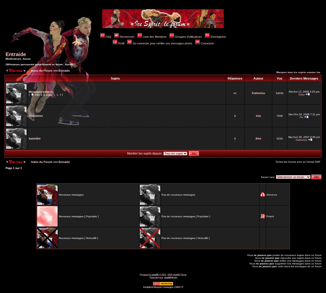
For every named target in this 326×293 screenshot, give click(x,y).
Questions (36, 115)
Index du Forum (41, 70)
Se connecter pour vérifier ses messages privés (162, 43)
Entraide (16, 54)
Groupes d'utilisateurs (188, 36)
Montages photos (40, 91)
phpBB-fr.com (170, 277)
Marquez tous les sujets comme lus (298, 72)
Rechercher (127, 36)
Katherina (258, 93)
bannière (34, 138)
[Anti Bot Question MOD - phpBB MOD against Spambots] (163, 284)
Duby (301, 94)
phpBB (155, 274)
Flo (301, 117)
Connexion (207, 43)
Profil (121, 43)
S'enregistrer (218, 36)
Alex (258, 138)
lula (258, 115)
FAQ (108, 36)
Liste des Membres (155, 36)
